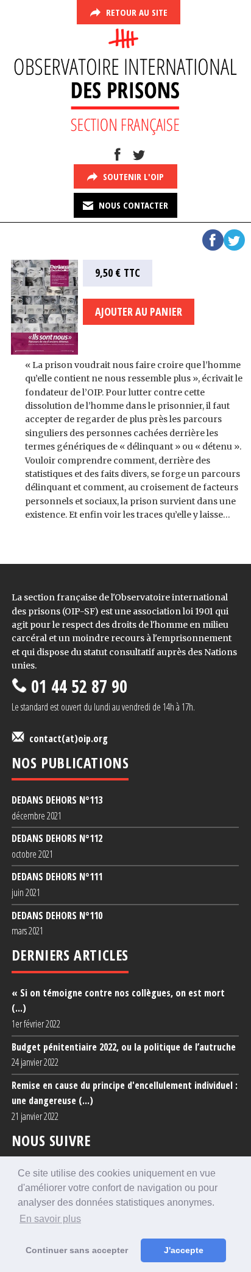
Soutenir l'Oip (132, 176)
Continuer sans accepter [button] (77, 1250)
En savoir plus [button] (50, 1219)
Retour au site (136, 12)
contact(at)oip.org (66, 738)
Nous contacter (132, 205)
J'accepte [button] (183, 1250)
